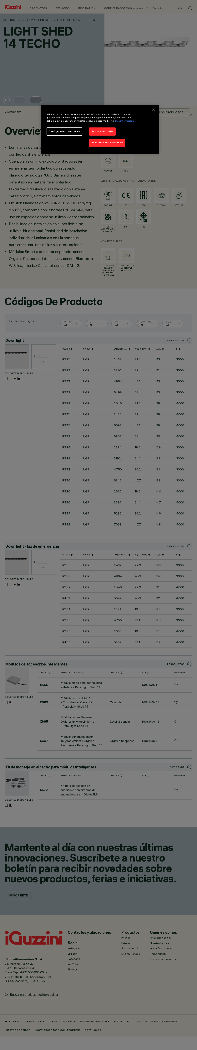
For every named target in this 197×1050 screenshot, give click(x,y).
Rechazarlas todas (102, 131)
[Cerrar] (153, 109)
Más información (124, 121)
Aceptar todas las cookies (107, 142)
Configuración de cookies (64, 131)
